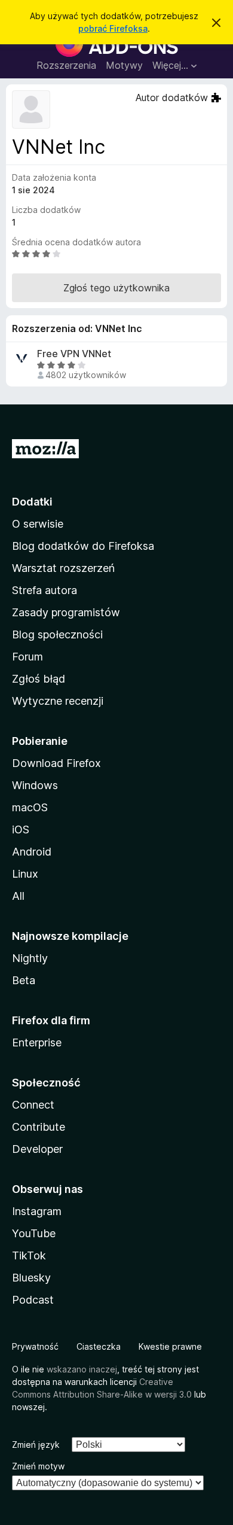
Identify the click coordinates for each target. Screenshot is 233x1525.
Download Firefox (56, 763)
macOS (30, 807)
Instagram (37, 1211)
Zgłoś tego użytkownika (116, 288)
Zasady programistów (66, 612)
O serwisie (37, 524)
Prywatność (35, 1346)
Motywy (124, 65)
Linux (25, 873)
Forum (27, 656)
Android (31, 851)
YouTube (34, 1233)
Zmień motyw (38, 1466)
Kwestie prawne (170, 1346)
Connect (33, 1104)
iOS (20, 829)
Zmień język (36, 1444)
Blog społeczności (57, 634)
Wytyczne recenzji (57, 701)
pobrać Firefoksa (113, 28)
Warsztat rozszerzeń (63, 568)
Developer (37, 1149)
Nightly (30, 958)
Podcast (33, 1299)
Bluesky (31, 1277)
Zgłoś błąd (38, 678)
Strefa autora (44, 590)
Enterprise (37, 1042)
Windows (35, 785)
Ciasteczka (98, 1346)
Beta (23, 980)
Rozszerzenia (66, 65)
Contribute (38, 1127)
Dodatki (32, 501)
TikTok (29, 1255)
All (18, 896)
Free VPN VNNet (74, 354)
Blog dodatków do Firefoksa (83, 546)
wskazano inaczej (82, 1369)
